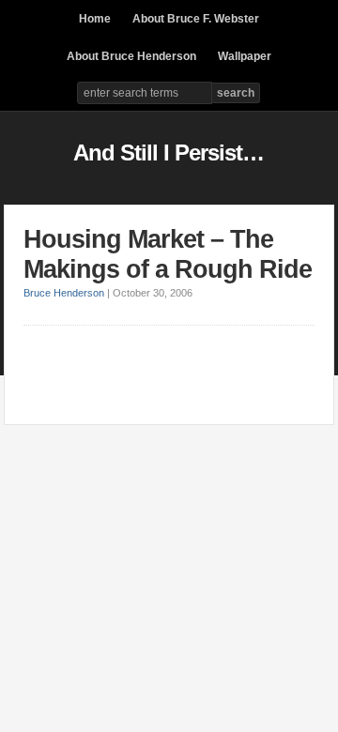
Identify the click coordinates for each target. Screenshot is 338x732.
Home (95, 18)
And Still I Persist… (168, 152)
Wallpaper (244, 56)
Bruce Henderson (63, 292)
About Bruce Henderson (131, 56)
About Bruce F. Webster (195, 18)
